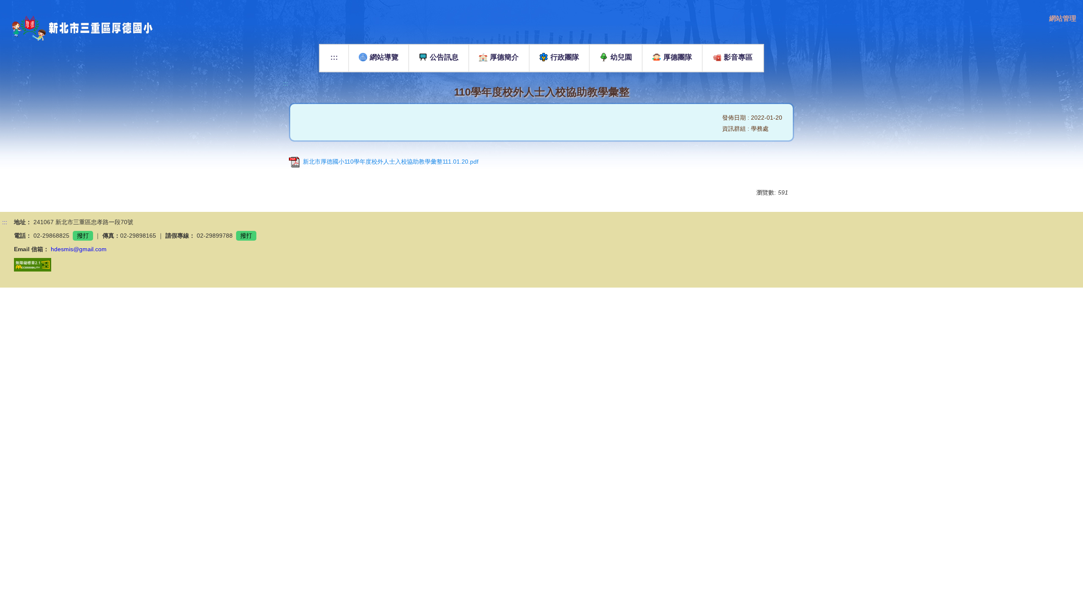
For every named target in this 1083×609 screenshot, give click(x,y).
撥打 (83, 235)
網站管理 (1062, 18)
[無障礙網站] (32, 264)
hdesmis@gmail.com (79, 249)
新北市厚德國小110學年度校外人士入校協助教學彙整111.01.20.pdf (390, 161)
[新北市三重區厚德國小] (76, 28)
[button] (439, 58)
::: (334, 57)
